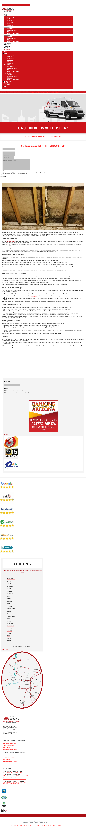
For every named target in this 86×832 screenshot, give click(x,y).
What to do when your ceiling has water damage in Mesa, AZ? (16, 392)
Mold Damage (10, 32)
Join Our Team (10, 25)
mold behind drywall (10, 241)
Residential (7, 27)
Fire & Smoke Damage (12, 30)
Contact (6, 86)
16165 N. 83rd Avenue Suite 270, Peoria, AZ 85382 (14, 779)
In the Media (13, 825)
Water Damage (10, 28)
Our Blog (9, 24)
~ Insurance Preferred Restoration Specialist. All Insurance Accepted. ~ (43, 136)
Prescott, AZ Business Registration (11, 783)
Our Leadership (10, 20)
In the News (7, 49)
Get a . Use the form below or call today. (43, 146)
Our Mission (10, 19)
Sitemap (31, 825)
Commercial (7, 35)
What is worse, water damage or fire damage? (13, 390)
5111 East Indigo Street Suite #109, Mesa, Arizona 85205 (16, 775)
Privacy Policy (46, 170)
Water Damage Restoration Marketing (30, 822)
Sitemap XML (48, 825)
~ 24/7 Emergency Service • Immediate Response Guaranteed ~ (43, 92)
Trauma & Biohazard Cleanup (13, 33)
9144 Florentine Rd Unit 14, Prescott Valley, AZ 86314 (15, 782)
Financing (7, 83)
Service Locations (41, 825)
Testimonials (7, 84)
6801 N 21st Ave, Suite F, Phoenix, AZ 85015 (13, 772)
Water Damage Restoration (9, 743)
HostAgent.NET (40, 821)
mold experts (34, 296)
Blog (35, 825)
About (5, 15)
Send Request (3, 176)
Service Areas (8, 81)
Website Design (32, 821)
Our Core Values (10, 17)
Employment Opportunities (23, 825)
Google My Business (56, 825)
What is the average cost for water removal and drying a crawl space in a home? (20, 394)
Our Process (10, 22)
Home (5, 52)
